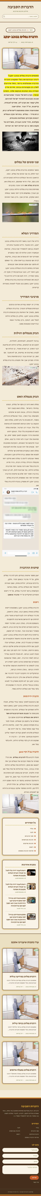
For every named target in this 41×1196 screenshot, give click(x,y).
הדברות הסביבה (20, 7)
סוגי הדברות (29, 836)
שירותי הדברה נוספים (26, 851)
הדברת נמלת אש (32, 185)
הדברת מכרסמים (27, 840)
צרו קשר (36, 1182)
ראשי (31, 30)
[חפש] (4, 16)
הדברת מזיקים (28, 843)
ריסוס (31, 847)
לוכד (31, 832)
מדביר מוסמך (13, 594)
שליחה (34, 1177)
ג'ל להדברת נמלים (20, 757)
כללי (31, 829)
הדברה (26, 193)
